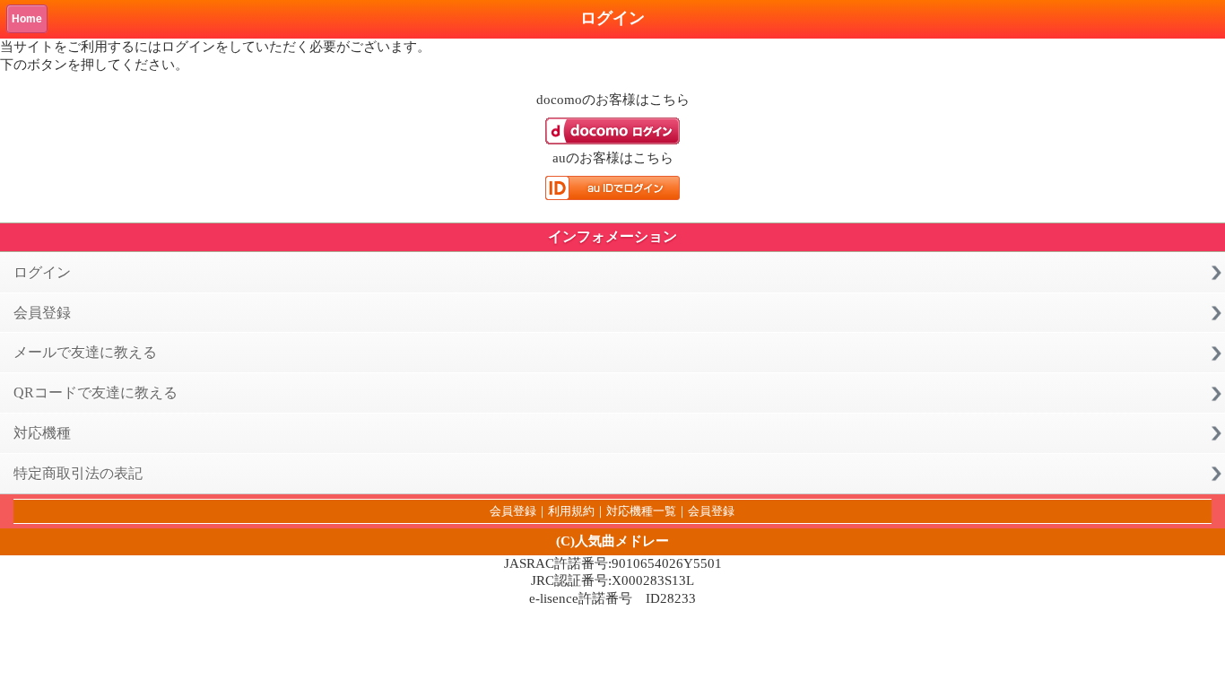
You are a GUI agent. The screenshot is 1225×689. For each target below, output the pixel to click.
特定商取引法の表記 (78, 473)
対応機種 (42, 432)
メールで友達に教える (85, 352)
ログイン (42, 272)
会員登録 (42, 312)
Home (27, 19)
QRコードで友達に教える (95, 392)
